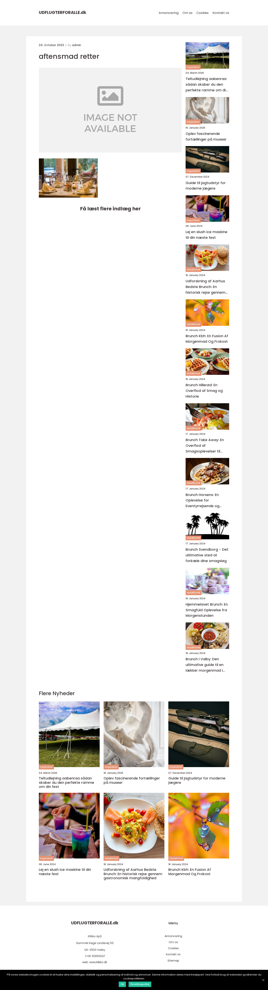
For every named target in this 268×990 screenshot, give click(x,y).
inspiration (193, 67)
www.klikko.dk (98, 962)
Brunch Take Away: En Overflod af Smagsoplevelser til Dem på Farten (205, 445)
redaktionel (193, 269)
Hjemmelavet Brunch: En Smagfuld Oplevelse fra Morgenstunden (207, 610)
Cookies (202, 13)
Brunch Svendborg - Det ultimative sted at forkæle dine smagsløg (207, 555)
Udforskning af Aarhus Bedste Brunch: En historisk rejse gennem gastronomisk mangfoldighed (205, 287)
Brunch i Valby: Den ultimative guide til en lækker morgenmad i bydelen (204, 665)
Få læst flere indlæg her (110, 208)
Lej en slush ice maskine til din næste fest (206, 234)
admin (76, 45)
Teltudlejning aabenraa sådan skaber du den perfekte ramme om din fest (207, 84)
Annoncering (169, 13)
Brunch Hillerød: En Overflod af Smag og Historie (204, 390)
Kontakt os (220, 13)
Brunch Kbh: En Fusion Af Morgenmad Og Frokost (207, 338)
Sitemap (173, 961)
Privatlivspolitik (139, 984)
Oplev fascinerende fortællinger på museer (206, 136)
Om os (187, 13)
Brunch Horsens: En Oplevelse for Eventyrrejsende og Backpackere (202, 500)
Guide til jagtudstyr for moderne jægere (206, 185)
